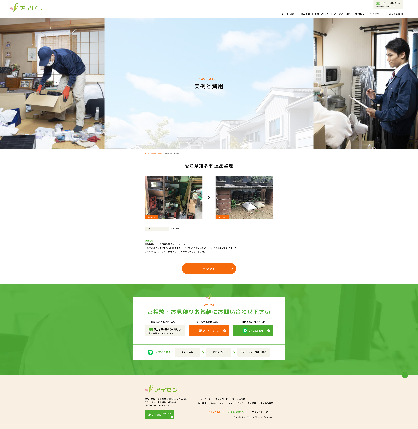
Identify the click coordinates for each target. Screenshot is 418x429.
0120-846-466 (390, 3)
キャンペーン (377, 13)
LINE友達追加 (256, 330)
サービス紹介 (288, 13)
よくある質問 (396, 13)
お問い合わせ (214, 412)
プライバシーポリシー (262, 412)
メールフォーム (211, 330)
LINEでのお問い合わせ (237, 412)
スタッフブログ (342, 13)
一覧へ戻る (209, 268)
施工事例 (305, 13)
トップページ (204, 398)
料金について (322, 13)
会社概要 (360, 13)
